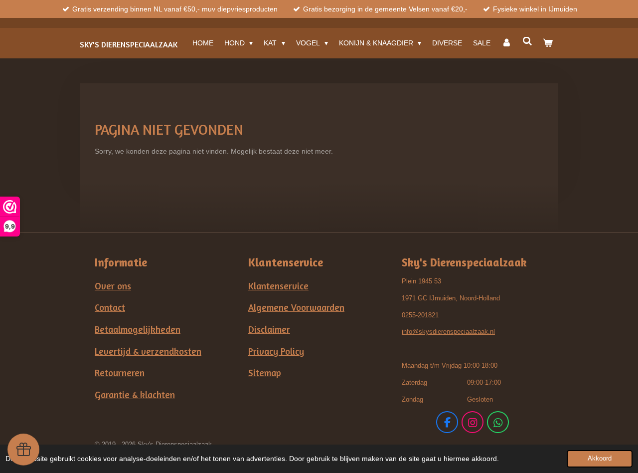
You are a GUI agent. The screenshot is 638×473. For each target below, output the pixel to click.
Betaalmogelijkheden (137, 329)
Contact (110, 307)
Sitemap (264, 372)
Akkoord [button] (600, 458)
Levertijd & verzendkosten (148, 351)
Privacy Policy (276, 351)
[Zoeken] (527, 41)
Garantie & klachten (135, 394)
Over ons (113, 285)
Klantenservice (278, 285)
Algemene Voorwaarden (296, 307)
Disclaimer (269, 329)
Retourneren (120, 372)
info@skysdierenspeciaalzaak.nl (448, 331)
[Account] (506, 42)
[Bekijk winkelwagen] (547, 42)
